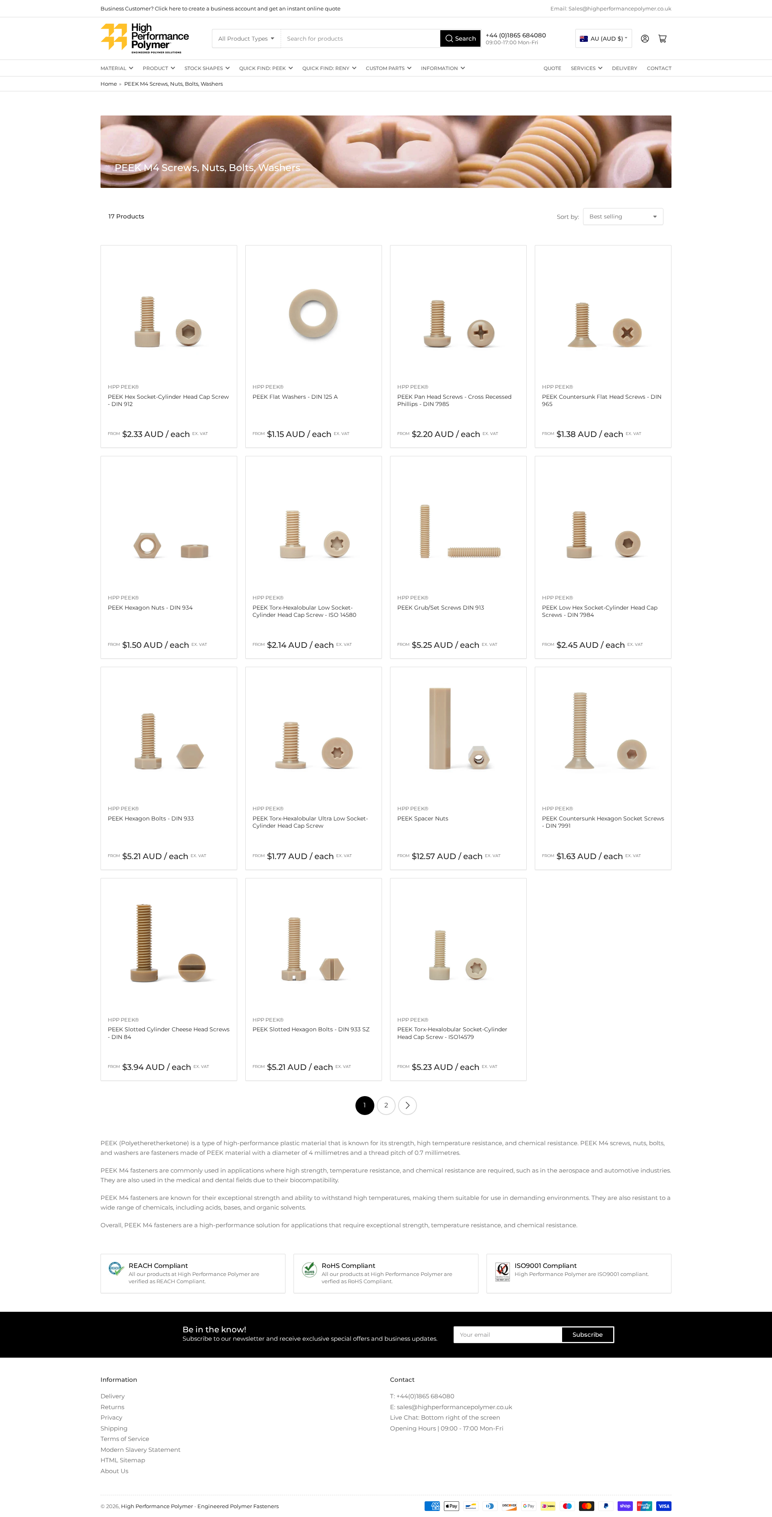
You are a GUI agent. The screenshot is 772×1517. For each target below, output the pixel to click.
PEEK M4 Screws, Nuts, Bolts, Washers (173, 83)
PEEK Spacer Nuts (422, 818)
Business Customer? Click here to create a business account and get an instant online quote (221, 8)
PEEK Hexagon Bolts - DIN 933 (151, 818)
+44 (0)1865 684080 (516, 35)
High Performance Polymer (157, 1506)
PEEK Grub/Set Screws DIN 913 (440, 607)
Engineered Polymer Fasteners (238, 1506)
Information (439, 68)
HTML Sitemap (123, 1460)
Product (155, 68)
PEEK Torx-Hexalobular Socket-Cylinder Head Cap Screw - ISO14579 (452, 1033)
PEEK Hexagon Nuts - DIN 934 (150, 607)
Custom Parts (385, 68)
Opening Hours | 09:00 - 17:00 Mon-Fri (446, 1428)
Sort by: (568, 217)
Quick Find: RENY (325, 68)
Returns (112, 1407)
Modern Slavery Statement (141, 1449)
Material (113, 68)
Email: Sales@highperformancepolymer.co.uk (610, 8)
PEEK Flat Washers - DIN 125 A (295, 396)
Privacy (111, 1417)
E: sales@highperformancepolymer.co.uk (451, 1407)
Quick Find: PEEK (262, 68)
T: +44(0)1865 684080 (422, 1396)
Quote (552, 68)
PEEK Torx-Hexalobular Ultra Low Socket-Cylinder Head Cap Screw (310, 822)
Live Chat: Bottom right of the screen (445, 1417)
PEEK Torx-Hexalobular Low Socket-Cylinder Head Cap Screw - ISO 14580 (304, 611)
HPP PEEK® (123, 386)
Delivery (624, 68)
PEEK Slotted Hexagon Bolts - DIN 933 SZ (311, 1029)
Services (583, 68)
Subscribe (588, 1334)
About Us (114, 1471)
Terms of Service (125, 1439)
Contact (659, 68)
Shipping (114, 1428)
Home (109, 83)
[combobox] (381, 38)
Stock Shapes (204, 68)
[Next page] (407, 1105)
